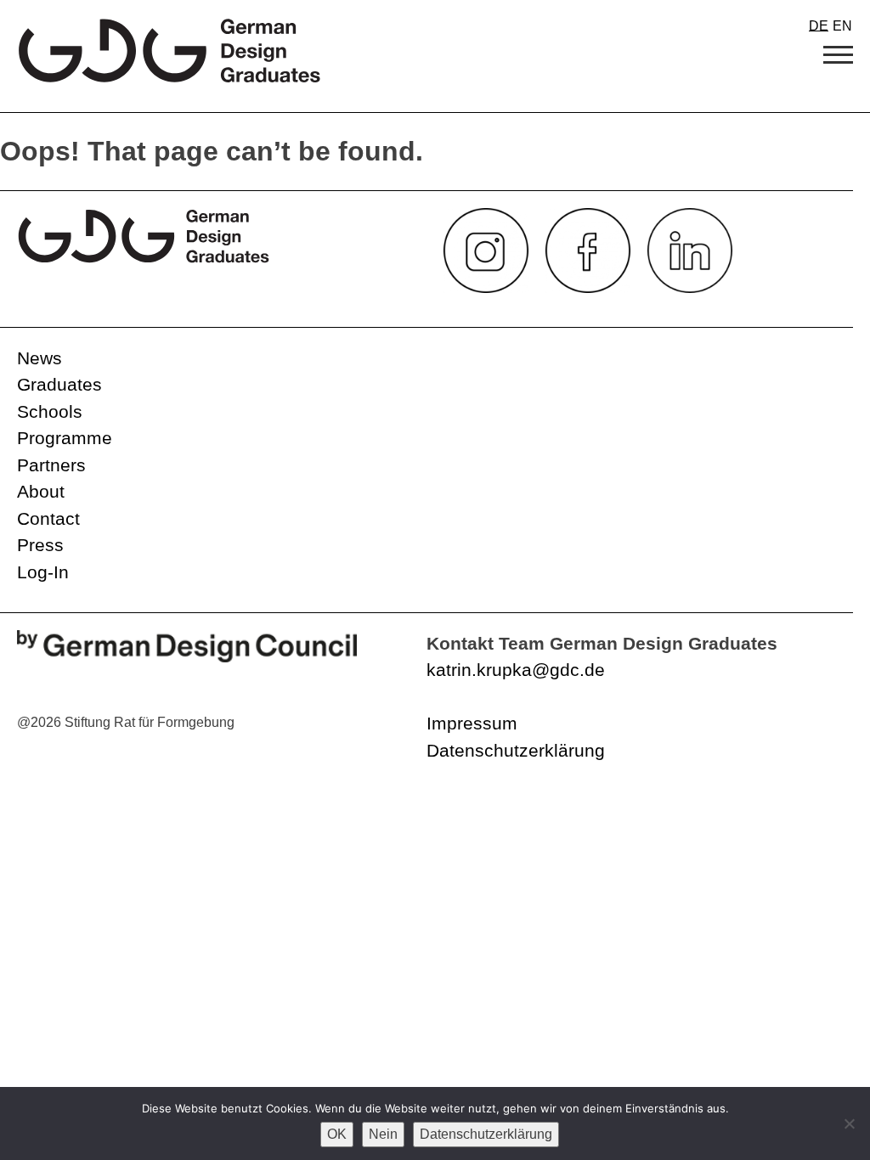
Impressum (472, 723)
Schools (49, 411)
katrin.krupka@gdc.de (516, 669)
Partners (51, 465)
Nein (383, 1134)
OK (337, 1134)
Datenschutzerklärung (516, 750)
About (41, 491)
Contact (48, 518)
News (39, 358)
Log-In (43, 572)
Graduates (59, 384)
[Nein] (848, 1123)
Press (40, 545)
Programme (64, 438)
